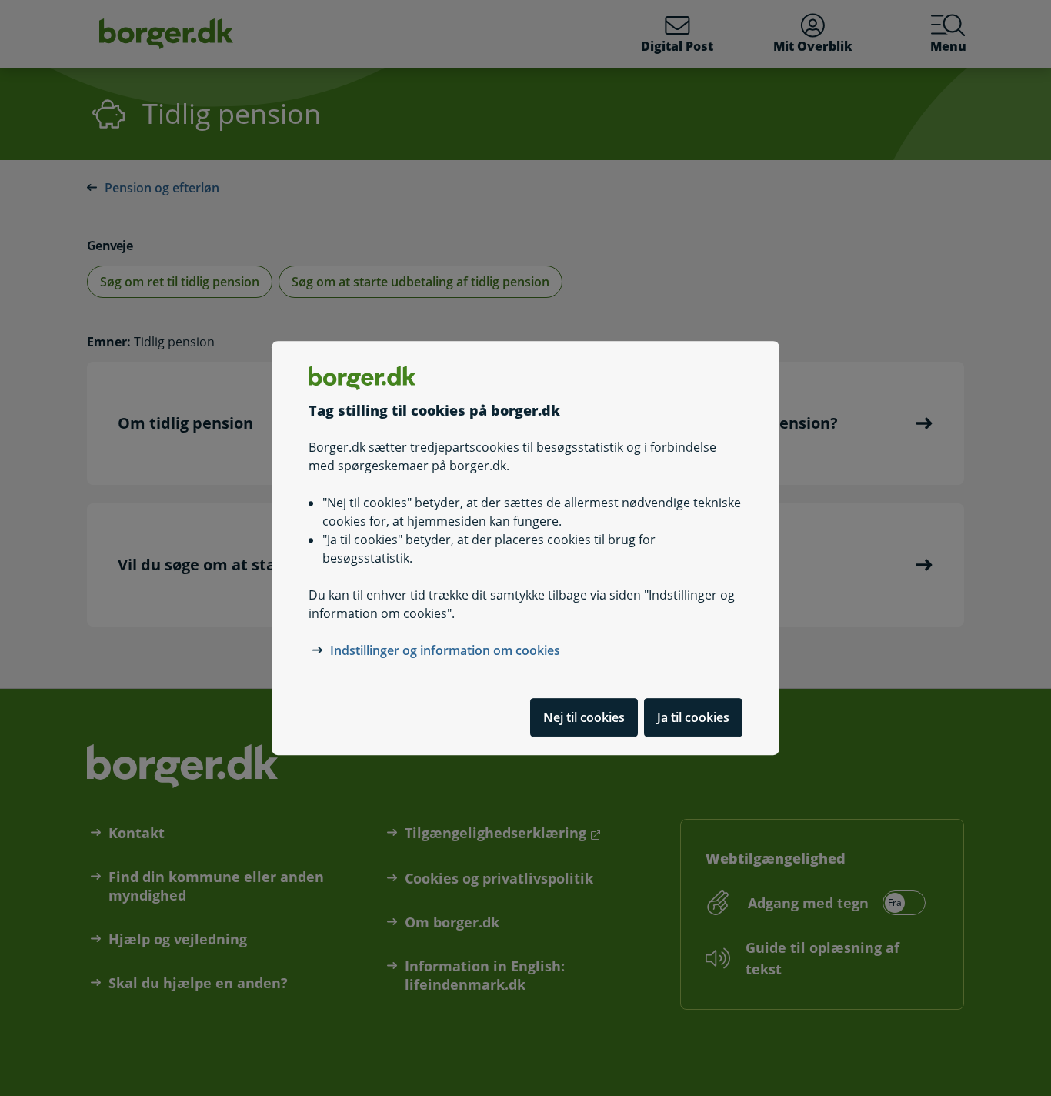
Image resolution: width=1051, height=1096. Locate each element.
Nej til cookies (584, 717)
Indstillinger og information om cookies (445, 650)
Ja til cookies (693, 717)
